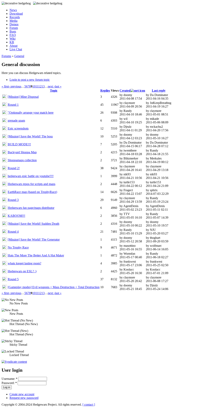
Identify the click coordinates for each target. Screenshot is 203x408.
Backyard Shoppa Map (22, 152)
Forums (6, 56)
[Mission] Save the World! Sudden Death (33, 223)
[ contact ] (88, 404)
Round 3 (13, 200)
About (13, 45)
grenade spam (16, 120)
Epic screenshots (18, 128)
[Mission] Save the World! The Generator (34, 239)
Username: (9, 378)
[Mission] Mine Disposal (23, 96)
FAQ (13, 35)
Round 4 (13, 231)
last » (58, 86)
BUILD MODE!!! (19, 144)
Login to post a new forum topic (30, 79)
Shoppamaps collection (22, 160)
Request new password (24, 397)
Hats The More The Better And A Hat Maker (36, 255)
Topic (53, 90)
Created (125, 90)
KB (12, 42)
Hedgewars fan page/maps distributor (31, 207)
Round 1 (13, 104)
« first (5, 86)
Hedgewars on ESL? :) (22, 271)
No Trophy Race (18, 247)
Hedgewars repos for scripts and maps (31, 184)
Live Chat (16, 49)
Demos (14, 24)
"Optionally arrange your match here (31, 112)
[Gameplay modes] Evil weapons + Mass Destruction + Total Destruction (54, 287)
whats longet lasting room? (24, 263)
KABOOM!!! (16, 215)
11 (36, 86)
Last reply (159, 90)
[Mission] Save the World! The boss (30, 136)
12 (39, 86)
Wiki (12, 38)
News (13, 10)
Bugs (13, 31)
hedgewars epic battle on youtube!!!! (31, 176)
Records (15, 17)
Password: (9, 383)
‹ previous (15, 86)
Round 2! (14, 168)
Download (16, 13)
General (19, 56)
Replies (105, 90)
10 (33, 86)
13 (43, 86)
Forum (14, 28)
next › (51, 86)
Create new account (22, 394)
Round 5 (13, 279)
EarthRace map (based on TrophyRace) (32, 192)
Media (13, 20)
